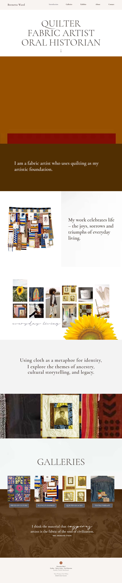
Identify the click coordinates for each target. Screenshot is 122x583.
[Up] (61, 562)
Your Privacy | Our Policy (61, 574)
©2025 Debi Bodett (61, 576)
